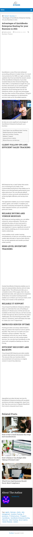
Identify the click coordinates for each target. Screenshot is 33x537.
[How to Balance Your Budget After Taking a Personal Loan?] (16, 448)
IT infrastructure (14, 516)
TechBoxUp (15, 496)
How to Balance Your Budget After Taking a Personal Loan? (14, 459)
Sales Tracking (13, 520)
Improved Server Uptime (9, 138)
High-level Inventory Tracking (10, 134)
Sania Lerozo (7, 32)
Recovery (5, 520)
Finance (10, 34)
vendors (15, 522)
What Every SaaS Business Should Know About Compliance (14, 482)
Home (6, 16)
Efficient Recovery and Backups (11, 140)
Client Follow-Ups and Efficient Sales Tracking (15, 130)
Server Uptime (23, 520)
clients (19, 512)
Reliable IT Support (8, 136)
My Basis (11, 533)
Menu (2, 10)
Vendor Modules (7, 522)
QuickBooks (6, 518)
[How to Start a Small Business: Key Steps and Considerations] (16, 425)
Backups (13, 512)
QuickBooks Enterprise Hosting (20, 518)
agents (7, 512)
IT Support (23, 516)
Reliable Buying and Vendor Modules (12, 132)
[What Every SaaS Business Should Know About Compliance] (16, 471)
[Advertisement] (16, 54)
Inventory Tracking (16, 514)
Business (12, 16)
